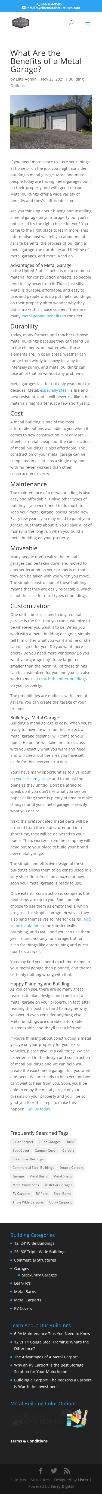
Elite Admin (26, 79)
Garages (21, 1268)
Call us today (38, 1109)
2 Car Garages (50, 1141)
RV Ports (42, 1193)
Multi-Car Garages (58, 1185)
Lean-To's (22, 1283)
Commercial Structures (35, 1260)
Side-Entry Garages (39, 1275)
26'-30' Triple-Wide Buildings (40, 1251)
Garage (18, 1176)
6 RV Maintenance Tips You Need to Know (52, 1333)
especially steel (54, 390)
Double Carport (71, 1167)
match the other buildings (63, 678)
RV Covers (23, 1308)
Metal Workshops (26, 1185)
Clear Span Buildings (28, 1159)
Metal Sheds (62, 1176)
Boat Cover (21, 1150)
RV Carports (21, 1193)
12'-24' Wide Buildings (34, 1243)
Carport (68, 1150)
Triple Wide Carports (28, 1202)
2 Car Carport (23, 1141)
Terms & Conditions (29, 1441)
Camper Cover (46, 1150)
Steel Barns (62, 1193)
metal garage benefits (41, 315)
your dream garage (33, 778)
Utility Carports (60, 1202)
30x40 (70, 1141)
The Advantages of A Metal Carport (46, 1356)
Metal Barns (38, 1176)
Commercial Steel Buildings (33, 1167)
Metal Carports (27, 1300)
